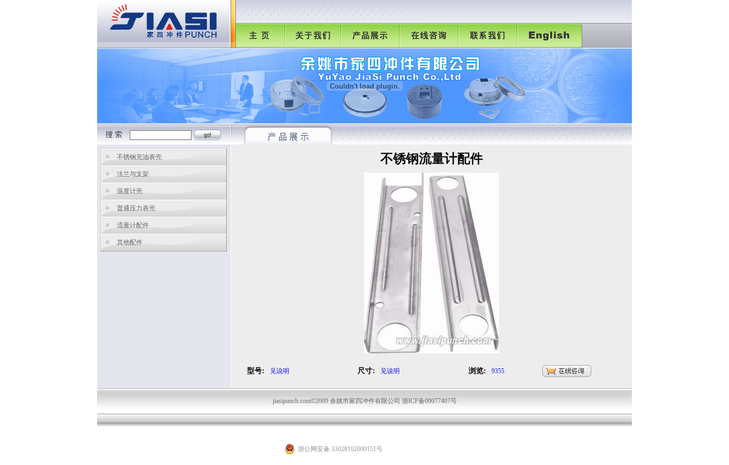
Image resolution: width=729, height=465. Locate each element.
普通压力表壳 (136, 208)
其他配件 (129, 242)
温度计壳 (129, 191)
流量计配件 (133, 225)
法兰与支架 (133, 174)
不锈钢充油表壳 (139, 157)
